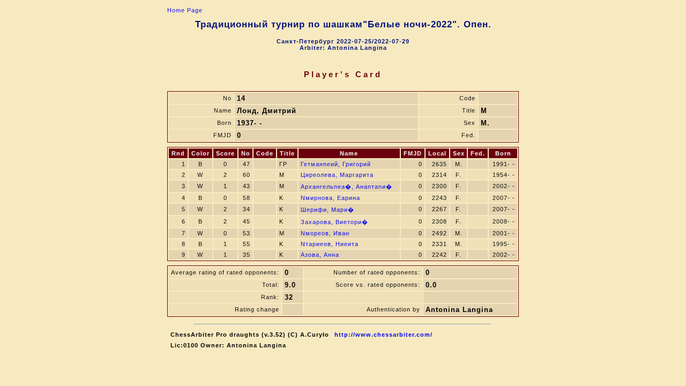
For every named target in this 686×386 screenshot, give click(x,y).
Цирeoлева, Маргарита (337, 175)
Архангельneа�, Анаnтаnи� (346, 186)
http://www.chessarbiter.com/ (383, 334)
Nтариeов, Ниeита (330, 244)
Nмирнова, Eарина (330, 198)
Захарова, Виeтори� (334, 222)
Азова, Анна (320, 254)
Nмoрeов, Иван (325, 233)
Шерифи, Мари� (327, 209)
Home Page (185, 10)
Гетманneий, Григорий (336, 164)
